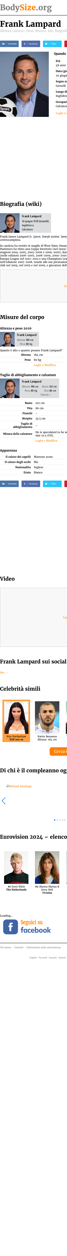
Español (53, 957)
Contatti (18, 947)
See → (4, 672)
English (33, 957)
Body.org (26, 7)
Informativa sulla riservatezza (43, 947)
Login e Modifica (45, 365)
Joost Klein (16, 888)
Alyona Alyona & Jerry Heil (47, 888)
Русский (43, 957)
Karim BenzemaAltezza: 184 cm (47, 738)
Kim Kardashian (16, 738)
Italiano (62, 957)
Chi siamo (5, 947)
